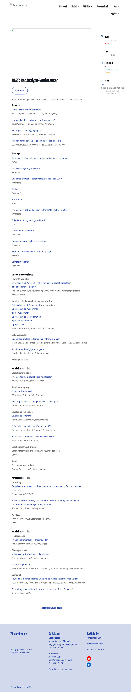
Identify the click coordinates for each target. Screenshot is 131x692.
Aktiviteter (88, 6)
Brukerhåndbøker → (96, 643)
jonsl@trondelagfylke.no (60, 660)
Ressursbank (102, 6)
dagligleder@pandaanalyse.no (63, 644)
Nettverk (63, 6)
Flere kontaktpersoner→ (60, 669)
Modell (74, 6)
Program (19, 90)
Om (115, 6)
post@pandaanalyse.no (21, 649)
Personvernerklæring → (98, 649)
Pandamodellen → (95, 637)
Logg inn (113, 13)
